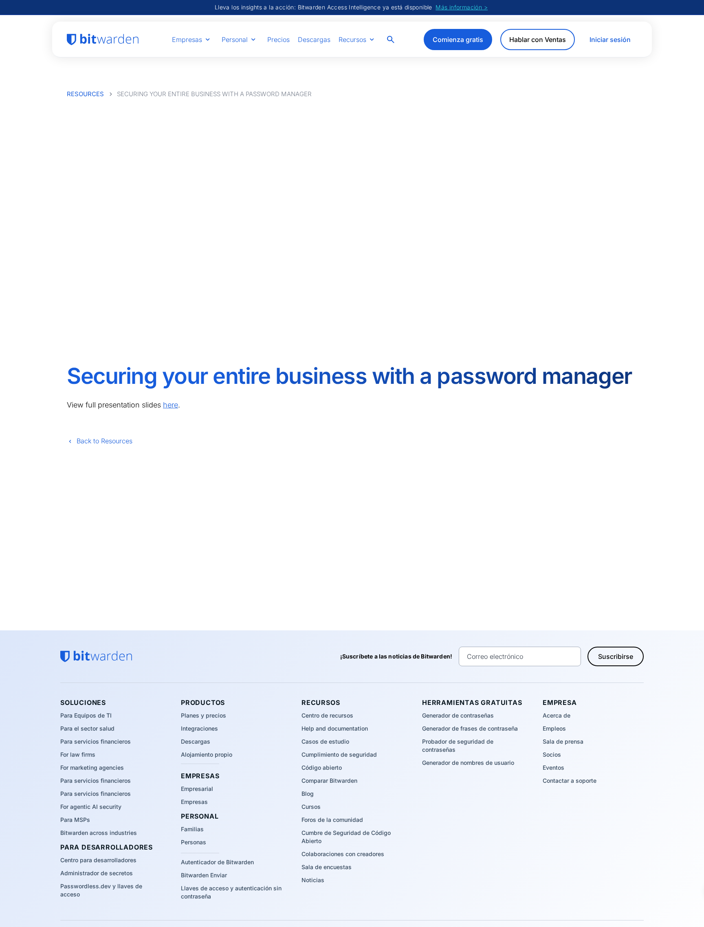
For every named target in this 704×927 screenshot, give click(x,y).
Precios (278, 39)
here (170, 405)
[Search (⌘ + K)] (391, 39)
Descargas (314, 39)
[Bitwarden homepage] (103, 39)
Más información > (462, 7)
